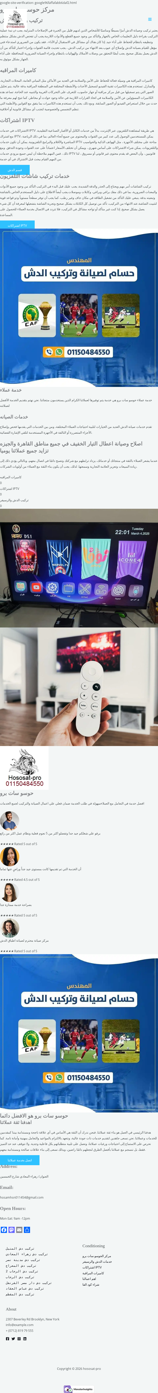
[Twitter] (13, 1338)
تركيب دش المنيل (20, 1248)
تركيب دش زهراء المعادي (27, 1254)
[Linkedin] (25, 1338)
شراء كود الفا (90, 1284)
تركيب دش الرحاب (20, 1277)
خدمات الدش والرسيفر (97, 1261)
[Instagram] (19, 1338)
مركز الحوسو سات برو (96, 1256)
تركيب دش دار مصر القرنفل (29, 1283)
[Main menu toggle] (150, 19)
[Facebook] (7, 1338)
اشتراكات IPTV (92, 1267)
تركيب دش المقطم (20, 1294)
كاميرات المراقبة (93, 1273)
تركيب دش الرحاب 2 (22, 1271)
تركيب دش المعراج (22, 1266)
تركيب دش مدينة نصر (23, 1260)
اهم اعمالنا (89, 1279)
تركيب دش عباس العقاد (25, 1288)
